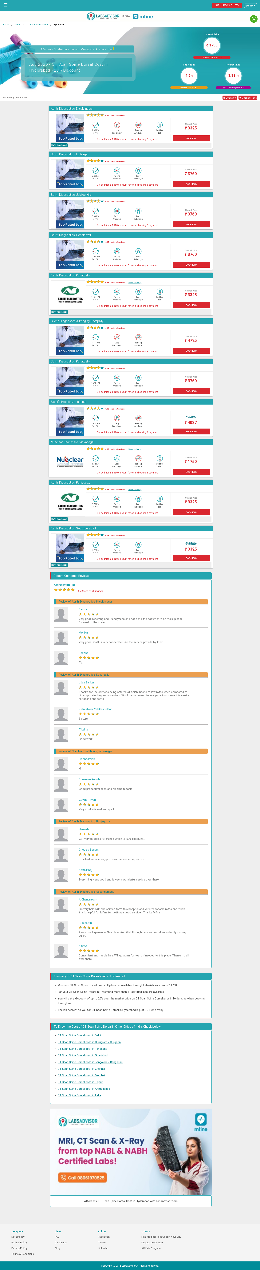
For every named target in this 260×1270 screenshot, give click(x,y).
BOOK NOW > (191, 138)
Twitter (102, 1242)
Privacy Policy (19, 1248)
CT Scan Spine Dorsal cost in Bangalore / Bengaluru (90, 1062)
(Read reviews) (134, 282)
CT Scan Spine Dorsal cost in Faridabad (82, 1048)
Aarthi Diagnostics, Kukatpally (70, 275)
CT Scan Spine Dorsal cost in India (79, 1095)
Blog (57, 1248)
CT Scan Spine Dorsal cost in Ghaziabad (83, 1055)
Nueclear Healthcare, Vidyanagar (72, 442)
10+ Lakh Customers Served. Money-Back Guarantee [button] (77, 48)
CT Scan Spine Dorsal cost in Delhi (79, 1035)
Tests (17, 24)
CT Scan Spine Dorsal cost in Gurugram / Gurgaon (89, 1042)
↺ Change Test (248, 97)
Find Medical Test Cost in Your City (161, 1236)
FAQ (57, 1236)
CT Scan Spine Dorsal (37, 24)
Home (6, 24)
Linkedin (103, 1248)
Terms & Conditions (22, 1253)
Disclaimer (61, 1242)
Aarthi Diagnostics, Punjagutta (70, 482)
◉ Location (229, 97)
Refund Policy (19, 1242)
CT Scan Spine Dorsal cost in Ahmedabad (84, 1088)
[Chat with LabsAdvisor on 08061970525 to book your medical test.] (254, 19)
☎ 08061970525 (227, 5)
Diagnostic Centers (152, 1242)
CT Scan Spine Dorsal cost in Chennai (81, 1068)
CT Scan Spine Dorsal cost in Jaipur (80, 1082)
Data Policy (17, 1236)
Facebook (104, 1236)
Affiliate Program (151, 1248)
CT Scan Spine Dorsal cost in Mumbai (81, 1075)
